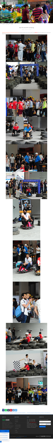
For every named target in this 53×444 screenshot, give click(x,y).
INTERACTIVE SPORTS (44, 3)
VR (38, 3)
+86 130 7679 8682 (5, 435)
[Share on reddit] (13, 410)
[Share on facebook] (3, 410)
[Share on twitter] (16, 410)
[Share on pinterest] (11, 410)
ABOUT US (28, 3)
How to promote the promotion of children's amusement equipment (14, 412)
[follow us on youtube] (42, 436)
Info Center (17, 428)
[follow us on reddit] (50, 436)
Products (16, 421)
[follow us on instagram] (46, 436)
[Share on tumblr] (8, 410)
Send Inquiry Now (42, 426)
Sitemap (25, 436)
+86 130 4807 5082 (5, 437)
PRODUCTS (34, 3)
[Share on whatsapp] (6, 410)
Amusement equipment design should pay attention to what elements (38, 412)
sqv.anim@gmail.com (45, 0)
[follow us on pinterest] (44, 436)
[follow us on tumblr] (48, 436)
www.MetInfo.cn (18, 437)
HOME (24, 3)
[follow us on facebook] (40, 436)
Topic (16, 430)
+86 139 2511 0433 (5, 439)
